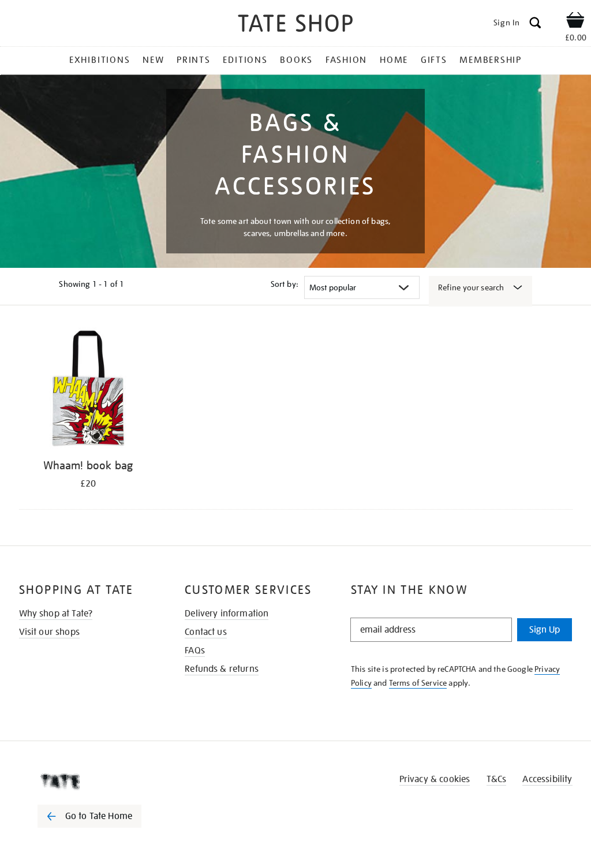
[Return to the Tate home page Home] (295, 25)
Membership (490, 60)
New (153, 60)
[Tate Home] (98, 781)
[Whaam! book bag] (88, 390)
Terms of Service (418, 683)
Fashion (346, 60)
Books (296, 60)
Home (394, 60)
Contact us (206, 632)
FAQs (195, 650)
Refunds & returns (222, 669)
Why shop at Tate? (56, 613)
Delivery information (226, 613)
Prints (194, 60)
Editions (245, 60)
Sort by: (284, 284)
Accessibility (547, 779)
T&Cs (497, 779)
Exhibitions (99, 60)
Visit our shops (49, 632)
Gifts (434, 60)
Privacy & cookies (434, 779)
